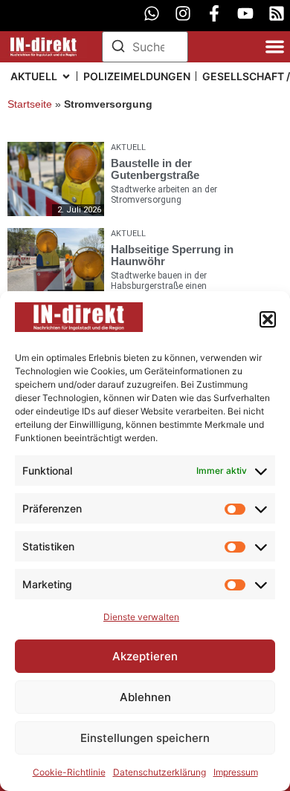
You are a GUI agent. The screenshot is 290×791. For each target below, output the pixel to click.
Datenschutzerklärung (159, 772)
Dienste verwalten (141, 616)
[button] (267, 319)
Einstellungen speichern (145, 738)
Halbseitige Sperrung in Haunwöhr (172, 254)
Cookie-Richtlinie (69, 772)
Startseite (29, 104)
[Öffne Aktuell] (66, 76)
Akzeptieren (145, 656)
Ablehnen (145, 697)
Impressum (235, 772)
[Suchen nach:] (145, 46)
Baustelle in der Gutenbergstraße (155, 169)
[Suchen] (118, 48)
